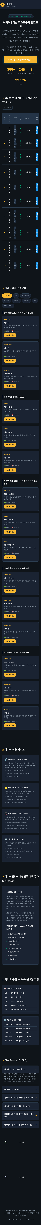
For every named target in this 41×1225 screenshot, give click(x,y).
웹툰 (16, 296)
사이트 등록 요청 (29, 1220)
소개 (8, 1220)
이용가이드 (15, 1220)
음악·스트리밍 (8, 306)
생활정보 (26, 301)
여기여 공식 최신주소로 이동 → (20, 59)
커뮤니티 (6, 301)
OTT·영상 (7, 296)
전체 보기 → (7, 108)
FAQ (21, 1220)
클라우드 (16, 301)
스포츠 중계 (25, 296)
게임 (35, 301)
